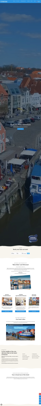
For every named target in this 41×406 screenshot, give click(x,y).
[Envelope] (40, 399)
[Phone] (40, 396)
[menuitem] (38, 1)
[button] (1, 404)
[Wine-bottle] (40, 401)
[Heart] (40, 403)
